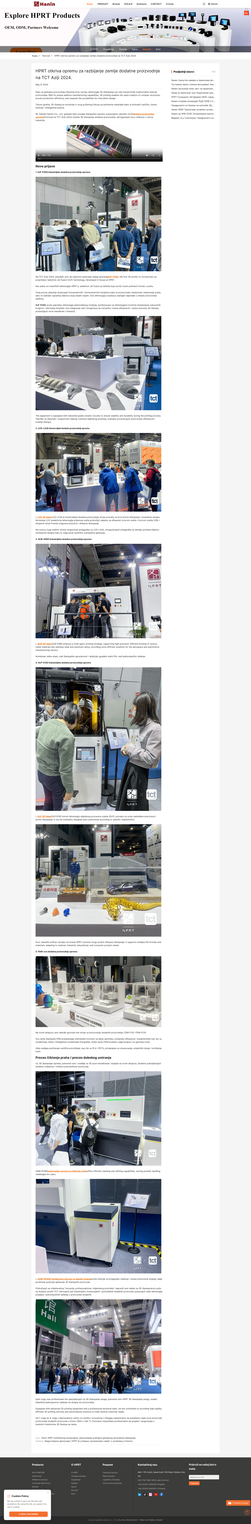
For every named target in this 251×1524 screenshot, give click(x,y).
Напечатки (36, 1476)
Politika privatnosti (128, 1520)
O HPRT (94, 49)
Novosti (147, 49)
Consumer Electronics (41, 1483)
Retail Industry (109, 1476)
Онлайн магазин (78, 1476)
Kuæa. (90, 4)
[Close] (48, 1493)
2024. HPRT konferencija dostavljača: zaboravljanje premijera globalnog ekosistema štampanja (88, 1438)
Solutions (142, 4)
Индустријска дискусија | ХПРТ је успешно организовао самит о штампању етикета (89, 1441)
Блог (158, 49)
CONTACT (156, 4)
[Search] (204, 4)
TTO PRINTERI (38, 1490)
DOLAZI (128, 4)
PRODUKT (103, 4)
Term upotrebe (146, 1520)
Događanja (108, 49)
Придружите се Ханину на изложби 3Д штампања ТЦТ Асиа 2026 (205, 105)
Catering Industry (110, 1472)
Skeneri (35, 1487)
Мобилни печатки (39, 1479)
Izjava (135, 49)
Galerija (123, 49)
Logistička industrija (111, 1479)
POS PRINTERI (38, 1472)
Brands (116, 4)
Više (213, 72)
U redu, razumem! (28, 1514)
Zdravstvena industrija (112, 1483)
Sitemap (159, 1520)
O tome (170, 4)
